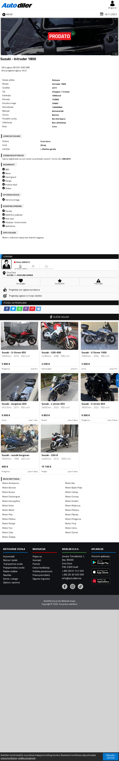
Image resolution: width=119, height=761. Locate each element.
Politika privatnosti (42, 571)
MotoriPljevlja (71, 514)
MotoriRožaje (8, 523)
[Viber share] (26, 309)
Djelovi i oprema (11, 582)
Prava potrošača (41, 575)
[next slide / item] (116, 37)
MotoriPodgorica (73, 519)
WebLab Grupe (68, 600)
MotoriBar (70, 483)
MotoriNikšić (8, 510)
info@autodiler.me (71, 578)
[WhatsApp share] (19, 309)
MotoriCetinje (71, 492)
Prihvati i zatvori (110, 756)
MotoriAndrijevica (10, 483)
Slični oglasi (61, 317)
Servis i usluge (10, 579)
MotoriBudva (8, 492)
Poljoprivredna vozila (13, 567)
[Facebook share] (6, 309)
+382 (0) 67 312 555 (73, 571)
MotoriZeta (7, 532)
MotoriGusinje (72, 496)
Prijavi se (37, 556)
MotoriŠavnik (71, 532)
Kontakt (37, 560)
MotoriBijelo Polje (73, 487)
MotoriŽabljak (8, 536)
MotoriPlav (7, 514)
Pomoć (36, 564)
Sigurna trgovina (41, 579)
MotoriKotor (8, 505)
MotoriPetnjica (72, 510)
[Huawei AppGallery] (100, 581)
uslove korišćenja (9, 758)
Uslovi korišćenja (41, 567)
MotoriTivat (70, 523)
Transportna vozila (13, 564)
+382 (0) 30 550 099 (73, 574)
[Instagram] (72, 587)
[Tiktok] (80, 587)
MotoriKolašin (72, 501)
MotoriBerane (9, 487)
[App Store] (100, 572)
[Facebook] (64, 587)
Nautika (7, 575)
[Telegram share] (38, 309)
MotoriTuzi (7, 527)
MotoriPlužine (8, 519)
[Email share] (32, 309)
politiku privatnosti (26, 758)
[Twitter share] (13, 309)
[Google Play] (100, 563)
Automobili (8, 556)
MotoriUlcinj (71, 527)
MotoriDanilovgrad (11, 496)
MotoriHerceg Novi (11, 501)
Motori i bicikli (10, 560)
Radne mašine (10, 571)
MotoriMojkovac (73, 505)
